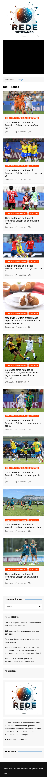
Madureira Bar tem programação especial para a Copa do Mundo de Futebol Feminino (22, 321)
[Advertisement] (23, 57)
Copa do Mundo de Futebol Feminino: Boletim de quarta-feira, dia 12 (22, 221)
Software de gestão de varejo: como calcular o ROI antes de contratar (23, 624)
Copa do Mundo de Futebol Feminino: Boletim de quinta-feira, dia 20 (22, 125)
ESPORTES (34, 118)
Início (5, 773)
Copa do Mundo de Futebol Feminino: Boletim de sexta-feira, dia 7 (21, 577)
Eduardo (10, 132)
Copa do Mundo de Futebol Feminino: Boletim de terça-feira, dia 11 (23, 269)
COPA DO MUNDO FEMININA (16, 118)
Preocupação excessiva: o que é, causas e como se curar (22, 640)
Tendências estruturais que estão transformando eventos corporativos (19, 660)
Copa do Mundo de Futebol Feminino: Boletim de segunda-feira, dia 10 (23, 423)
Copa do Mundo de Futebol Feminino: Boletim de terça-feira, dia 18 (23, 173)
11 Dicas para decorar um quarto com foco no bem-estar (23, 632)
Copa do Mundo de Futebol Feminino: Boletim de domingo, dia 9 (22, 475)
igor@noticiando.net (19, 740)
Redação (10, 327)
